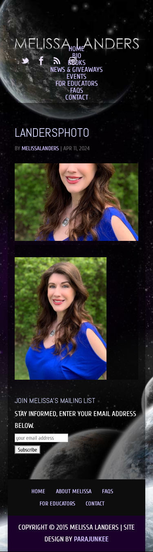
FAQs (76, 90)
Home (76, 49)
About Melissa (73, 491)
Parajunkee (91, 539)
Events (76, 76)
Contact (76, 97)
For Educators (76, 83)
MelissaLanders (40, 148)
